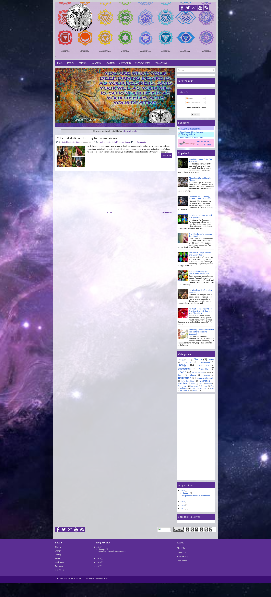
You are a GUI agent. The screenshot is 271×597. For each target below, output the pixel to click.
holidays (192, 375)
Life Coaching (188, 381)
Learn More (166, 156)
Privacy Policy (142, 63)
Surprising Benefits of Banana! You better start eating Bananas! (201, 332)
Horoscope (206, 375)
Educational (187, 362)
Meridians (182, 383)
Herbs (127, 142)
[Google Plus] (194, 11)
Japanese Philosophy (205, 378)
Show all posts (130, 131)
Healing (102, 142)
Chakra (198, 359)
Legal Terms (161, 63)
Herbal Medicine (118, 142)
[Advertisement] (159, 35)
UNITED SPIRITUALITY (76, 578)
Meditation (204, 381)
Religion (183, 388)
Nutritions (208, 384)
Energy (182, 365)
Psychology (194, 386)
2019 (182, 502)
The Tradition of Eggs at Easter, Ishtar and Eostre (199, 272)
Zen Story (195, 390)
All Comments (194, 103)
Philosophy (182, 386)
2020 (182, 490)
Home (60, 63)
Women (211, 388)
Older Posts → (168, 212)
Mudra (193, 384)
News (200, 384)
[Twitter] (188, 11)
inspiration (184, 378)
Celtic (189, 360)
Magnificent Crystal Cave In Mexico (196, 496)
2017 (182, 509)
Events (70, 63)
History (180, 375)
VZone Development (101, 578)
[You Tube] (200, 11)
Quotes (204, 386)
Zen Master (184, 390)
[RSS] (206, 11)
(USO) (78, 142)
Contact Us (125, 63)
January (186, 493)
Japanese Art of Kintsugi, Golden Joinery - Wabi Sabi (200, 198)
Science (192, 388)
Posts (190, 99)
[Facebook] (182, 11)
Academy (96, 63)
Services (83, 63)
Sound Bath (202, 388)
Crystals (211, 360)
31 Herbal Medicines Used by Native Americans (86, 138)
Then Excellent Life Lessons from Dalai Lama (200, 235)
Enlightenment (184, 369)
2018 (182, 505)
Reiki (212, 386)
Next (172, 96)
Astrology (181, 360)
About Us (110, 63)
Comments (141, 142)
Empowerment (204, 362)
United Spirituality (68, 142)
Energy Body (203, 365)
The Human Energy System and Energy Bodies (200, 254)
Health (108, 142)
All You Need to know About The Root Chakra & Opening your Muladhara (200, 311)
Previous (57, 96)
